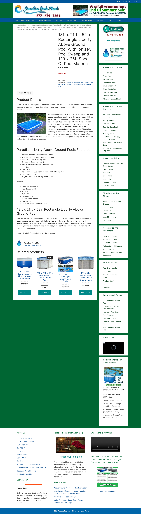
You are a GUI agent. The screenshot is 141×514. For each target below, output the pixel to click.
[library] (70, 445)
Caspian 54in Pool (110, 92)
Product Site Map (109, 281)
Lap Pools (100, 20)
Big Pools (106, 173)
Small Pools (107, 176)
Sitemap (106, 278)
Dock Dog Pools (109, 124)
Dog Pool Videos (109, 318)
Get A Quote (108, 169)
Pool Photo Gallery (110, 274)
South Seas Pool (109, 86)
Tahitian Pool (108, 79)
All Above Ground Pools (112, 99)
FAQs (109, 20)
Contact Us (126, 1)
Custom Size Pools (45, 20)
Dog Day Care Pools (110, 127)
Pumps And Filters (110, 239)
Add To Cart (24, 293)
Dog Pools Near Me (24, 474)
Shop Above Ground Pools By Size (50, 25)
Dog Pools (59, 20)
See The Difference (107, 492)
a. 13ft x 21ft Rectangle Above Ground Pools (36, 27)
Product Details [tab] (25, 93)
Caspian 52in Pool (110, 96)
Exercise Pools (108, 186)
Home (118, 1)
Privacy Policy (22, 455)
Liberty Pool (107, 73)
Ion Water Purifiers (110, 243)
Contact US (21, 458)
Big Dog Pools (108, 134)
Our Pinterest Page (24, 445)
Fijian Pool (107, 76)
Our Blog (20, 461)
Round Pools (108, 207)
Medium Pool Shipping (65, 84)
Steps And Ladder (110, 236)
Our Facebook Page (24, 438)
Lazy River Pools (87, 20)
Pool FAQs (107, 271)
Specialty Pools (71, 20)
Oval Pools (107, 210)
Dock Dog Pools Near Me (26, 471)
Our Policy (136, 1)
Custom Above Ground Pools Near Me (31, 468)
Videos (119, 20)
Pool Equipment (109, 315)
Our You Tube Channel (32, 245)
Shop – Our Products (29, 25)
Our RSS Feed (22, 448)
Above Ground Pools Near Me (28, 464)
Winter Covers (108, 249)
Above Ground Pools (27, 20)
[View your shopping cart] (125, 20)
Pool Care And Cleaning (112, 312)
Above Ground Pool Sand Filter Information (70, 488)
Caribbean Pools (109, 83)
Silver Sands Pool (110, 89)
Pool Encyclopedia (110, 268)
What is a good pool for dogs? (65, 497)
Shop (105, 284)
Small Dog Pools (109, 130)
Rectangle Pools (109, 214)
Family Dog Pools (109, 120)
